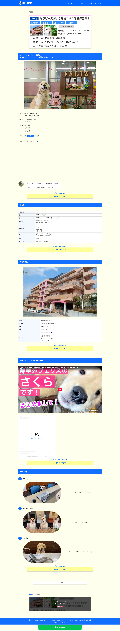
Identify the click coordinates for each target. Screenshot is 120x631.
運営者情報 (87, 620)
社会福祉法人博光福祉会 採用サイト (58, 620)
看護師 (31, 594)
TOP (31, 620)
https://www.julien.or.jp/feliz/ (48, 332)
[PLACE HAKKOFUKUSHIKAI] (25, 3)
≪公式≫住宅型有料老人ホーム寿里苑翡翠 (75, 620)
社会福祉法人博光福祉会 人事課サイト (41, 620)
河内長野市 (38, 594)
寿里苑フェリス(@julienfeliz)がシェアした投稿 (37, 456)
